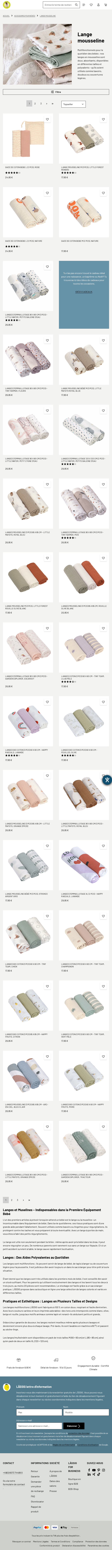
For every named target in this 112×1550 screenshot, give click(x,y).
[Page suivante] (47, 103)
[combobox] (58, 4)
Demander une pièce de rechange (37, 1486)
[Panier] (105, 4)
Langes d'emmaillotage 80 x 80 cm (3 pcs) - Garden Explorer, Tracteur (82, 1176)
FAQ (33, 1496)
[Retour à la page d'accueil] (6, 5)
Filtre (58, 91)
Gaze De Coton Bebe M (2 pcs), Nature (79, 241)
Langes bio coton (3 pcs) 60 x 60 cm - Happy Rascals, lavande (26, 751)
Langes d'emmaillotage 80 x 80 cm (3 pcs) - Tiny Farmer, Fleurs (26, 389)
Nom (65, 1406)
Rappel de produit (36, 1509)
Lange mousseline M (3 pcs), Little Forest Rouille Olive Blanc (26, 607)
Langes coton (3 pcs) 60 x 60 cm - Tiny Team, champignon (82, 965)
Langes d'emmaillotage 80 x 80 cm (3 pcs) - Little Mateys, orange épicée (26, 1176)
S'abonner (72, 1425)
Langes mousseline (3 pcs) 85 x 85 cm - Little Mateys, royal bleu (27, 533)
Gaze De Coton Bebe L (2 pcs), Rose (22, 167)
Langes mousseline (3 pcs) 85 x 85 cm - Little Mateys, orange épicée (27, 824)
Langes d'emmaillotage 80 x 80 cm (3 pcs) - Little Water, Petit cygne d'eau (26, 459)
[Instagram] (103, 1470)
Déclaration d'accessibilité (73, 1545)
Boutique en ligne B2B (74, 1481)
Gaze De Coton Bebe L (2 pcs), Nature (23, 241)
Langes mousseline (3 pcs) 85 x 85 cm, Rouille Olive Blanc (84, 607)
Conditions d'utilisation (88, 1444)
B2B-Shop (73, 1489)
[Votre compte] (98, 4)
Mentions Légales (41, 1541)
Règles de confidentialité (64, 1444)
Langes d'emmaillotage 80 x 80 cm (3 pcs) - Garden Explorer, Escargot (26, 677)
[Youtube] (94, 1470)
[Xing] (94, 1475)
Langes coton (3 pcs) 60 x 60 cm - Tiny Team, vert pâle (82, 1035)
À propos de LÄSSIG (56, 1473)
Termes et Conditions (60, 1541)
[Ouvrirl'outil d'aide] (107, 780)
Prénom (20, 1406)
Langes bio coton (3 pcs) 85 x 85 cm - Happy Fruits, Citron (26, 1035)
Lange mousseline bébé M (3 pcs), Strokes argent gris (26, 895)
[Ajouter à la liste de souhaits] (47, 119)
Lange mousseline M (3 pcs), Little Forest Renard (82, 168)
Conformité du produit (50, 1545)
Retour (34, 1471)
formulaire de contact (14, 1484)
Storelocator (37, 1501)
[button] (28, 173)
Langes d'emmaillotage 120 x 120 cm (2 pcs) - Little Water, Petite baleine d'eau (83, 459)
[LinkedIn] (89, 1475)
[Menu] (83, 4)
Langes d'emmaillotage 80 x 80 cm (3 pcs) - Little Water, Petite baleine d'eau (26, 315)
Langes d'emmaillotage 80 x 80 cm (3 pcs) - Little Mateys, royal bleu (82, 824)
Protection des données (96, 1541)
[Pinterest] (99, 1470)
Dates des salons (55, 1483)
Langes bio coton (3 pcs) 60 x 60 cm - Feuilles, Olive (79, 751)
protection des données (79, 1433)
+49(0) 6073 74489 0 (13, 1472)
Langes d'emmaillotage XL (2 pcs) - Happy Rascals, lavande (82, 895)
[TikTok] (98, 1475)
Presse (53, 1491)
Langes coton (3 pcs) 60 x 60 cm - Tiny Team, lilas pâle (82, 677)
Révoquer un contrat (21, 1541)
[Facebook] (89, 1470)
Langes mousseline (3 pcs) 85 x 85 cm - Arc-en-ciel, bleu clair (26, 1105)
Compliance (77, 1541)
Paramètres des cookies (98, 1545)
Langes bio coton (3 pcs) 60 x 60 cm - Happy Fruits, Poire (82, 1105)
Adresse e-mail (24, 1420)
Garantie (35, 1476)
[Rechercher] (76, 4)
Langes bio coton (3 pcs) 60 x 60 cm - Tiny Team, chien (25, 965)
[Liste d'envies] (91, 4)
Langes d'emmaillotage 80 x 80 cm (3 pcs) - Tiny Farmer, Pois (82, 533)
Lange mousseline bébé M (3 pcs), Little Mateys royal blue (81, 389)
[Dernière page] (53, 103)
